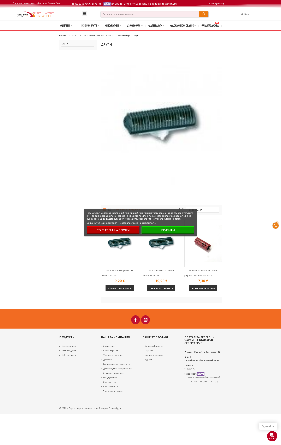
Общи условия (110, 377)
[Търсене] (203, 14)
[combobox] (149, 14)
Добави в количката (119, 288)
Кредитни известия (154, 355)
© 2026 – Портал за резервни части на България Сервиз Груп (90, 408)
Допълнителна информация (102, 222)
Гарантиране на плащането (116, 364)
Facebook (135, 319)
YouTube (145, 319)
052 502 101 (95, 3)
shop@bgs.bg (217, 3)
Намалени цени (68, 346)
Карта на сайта (110, 386)
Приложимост (203, 210)
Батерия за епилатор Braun (203, 270)
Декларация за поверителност (117, 368)
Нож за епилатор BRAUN (119, 270)
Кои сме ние (109, 346)
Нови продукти (68, 350)
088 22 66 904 (81, 3)
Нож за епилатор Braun (161, 270)
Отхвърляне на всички (113, 230)
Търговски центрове (113, 391)
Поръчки (149, 350)
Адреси (148, 359)
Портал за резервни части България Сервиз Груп (36, 3)
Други (64, 44)
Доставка (107, 359)
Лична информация (154, 346)
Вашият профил (155, 337)
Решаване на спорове (113, 373)
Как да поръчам (111, 350)
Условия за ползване (113, 355)
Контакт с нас (109, 382)
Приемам (168, 230)
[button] (84, 13)
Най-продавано (68, 355)
